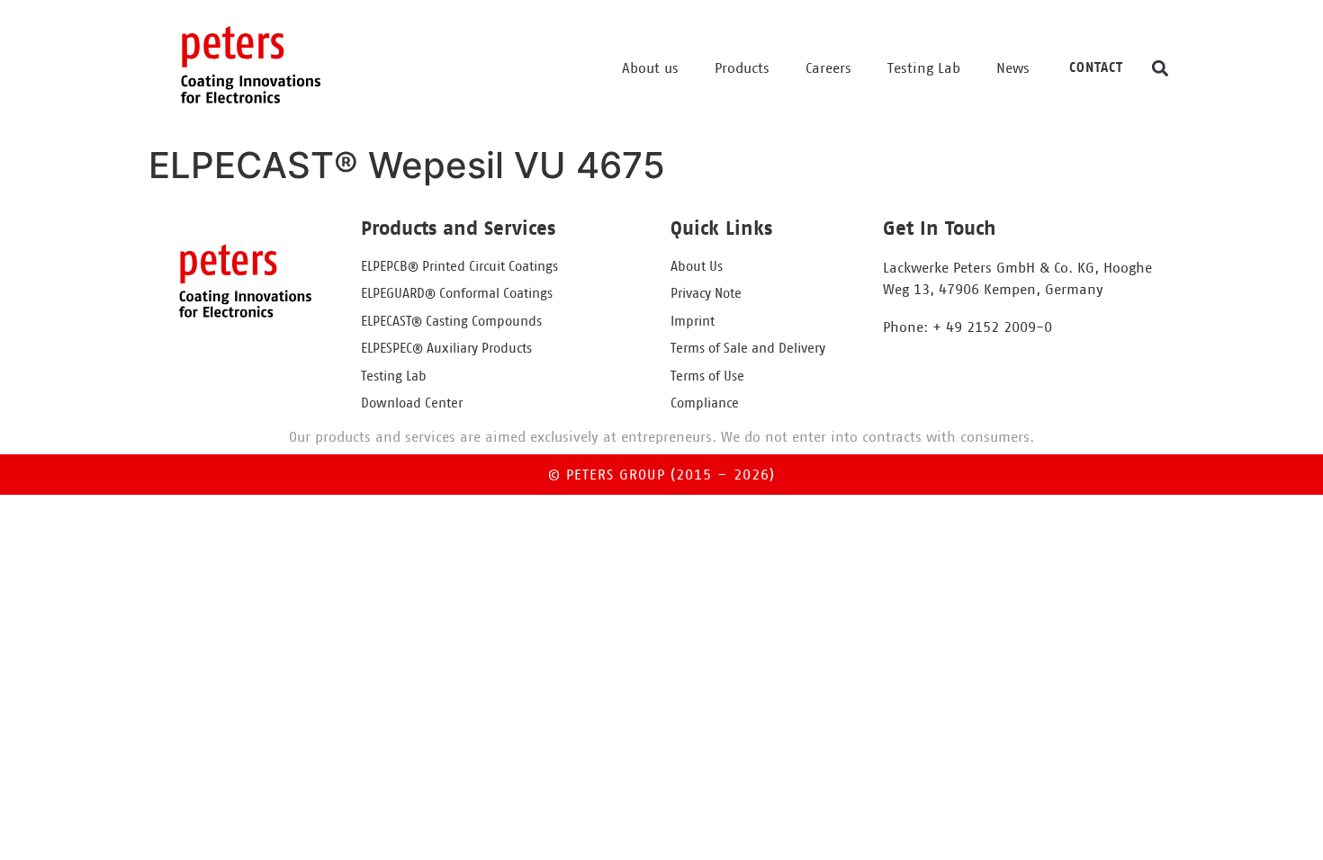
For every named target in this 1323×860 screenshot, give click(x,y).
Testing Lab (923, 68)
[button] (1159, 68)
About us (650, 68)
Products (742, 68)
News (1013, 68)
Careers (828, 68)
